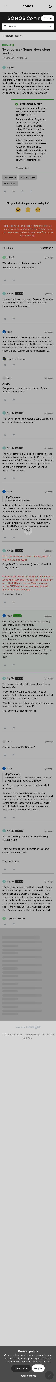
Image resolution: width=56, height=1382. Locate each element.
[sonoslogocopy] (28, 6)
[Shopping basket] (50, 6)
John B (10, 257)
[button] (3, 18)
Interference (10, 177)
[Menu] (5, 6)
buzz (9, 377)
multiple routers (27, 177)
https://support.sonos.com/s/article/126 (30, 350)
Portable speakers (14, 35)
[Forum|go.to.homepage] (22, 18)
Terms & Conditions (12, 1034)
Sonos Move (10, 183)
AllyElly (10, 67)
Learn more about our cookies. (35, 1361)
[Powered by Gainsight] (28, 1028)
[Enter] (5, 26)
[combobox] (28, 26)
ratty (9, 331)
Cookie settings (32, 1034)
